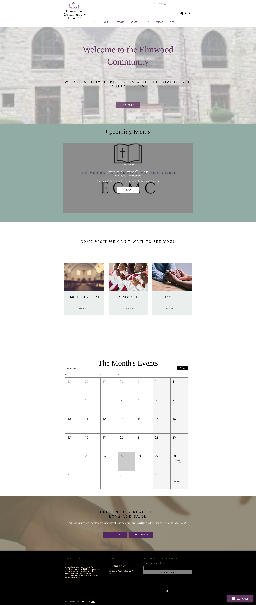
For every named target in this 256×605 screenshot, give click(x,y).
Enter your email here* (154, 563)
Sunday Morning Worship (128, 171)
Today (182, 368)
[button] (74, 386)
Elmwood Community (74, 12)
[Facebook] (167, 592)
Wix (93, 601)
